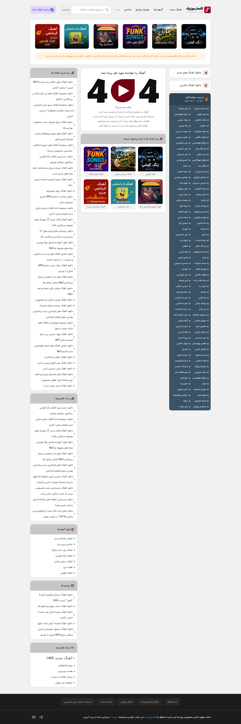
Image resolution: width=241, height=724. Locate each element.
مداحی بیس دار (64, 544)
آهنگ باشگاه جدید (63, 538)
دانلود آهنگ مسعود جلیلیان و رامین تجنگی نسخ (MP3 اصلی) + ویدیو (55, 632)
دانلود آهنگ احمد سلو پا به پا (58, 385)
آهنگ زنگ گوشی (64, 555)
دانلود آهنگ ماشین (190, 85)
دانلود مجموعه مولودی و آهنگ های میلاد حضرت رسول (55, 325)
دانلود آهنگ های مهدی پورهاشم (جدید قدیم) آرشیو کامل (54, 136)
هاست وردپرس (65, 671)
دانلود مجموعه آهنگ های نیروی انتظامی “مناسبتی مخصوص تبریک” (53, 148)
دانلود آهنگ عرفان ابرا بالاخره (58, 357)
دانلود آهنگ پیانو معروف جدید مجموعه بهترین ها (53, 125)
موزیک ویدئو (142, 9)
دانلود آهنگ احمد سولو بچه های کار (55, 606)
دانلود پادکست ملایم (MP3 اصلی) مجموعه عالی (56, 199)
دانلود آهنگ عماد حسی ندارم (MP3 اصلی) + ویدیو (55, 268)
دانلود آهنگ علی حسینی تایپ (57, 368)
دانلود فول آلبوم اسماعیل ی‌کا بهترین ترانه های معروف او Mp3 (55, 245)
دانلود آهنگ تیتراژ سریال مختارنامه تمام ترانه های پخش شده (53, 171)
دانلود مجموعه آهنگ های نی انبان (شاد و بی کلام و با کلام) (53, 96)
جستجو (66, 9)
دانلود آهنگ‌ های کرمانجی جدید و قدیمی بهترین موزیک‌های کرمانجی (53, 314)
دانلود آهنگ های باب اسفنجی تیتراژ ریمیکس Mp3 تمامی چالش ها (55, 279)
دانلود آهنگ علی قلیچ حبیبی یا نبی (55, 363)
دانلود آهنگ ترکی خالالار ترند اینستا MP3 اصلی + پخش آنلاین (53, 85)
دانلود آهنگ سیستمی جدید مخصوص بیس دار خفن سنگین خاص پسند (54, 491)
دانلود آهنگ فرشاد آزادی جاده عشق (55, 623)
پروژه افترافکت (65, 665)
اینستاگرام (172, 702)
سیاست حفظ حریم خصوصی (77, 702)
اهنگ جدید (176, 9)
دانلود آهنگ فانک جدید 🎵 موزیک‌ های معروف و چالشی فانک (54, 222)
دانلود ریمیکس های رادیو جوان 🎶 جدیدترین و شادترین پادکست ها (56, 234)
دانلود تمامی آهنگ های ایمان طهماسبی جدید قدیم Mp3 (53, 348)
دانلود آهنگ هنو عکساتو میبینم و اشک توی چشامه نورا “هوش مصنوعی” (54, 377)
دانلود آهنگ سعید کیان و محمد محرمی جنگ (53, 182)
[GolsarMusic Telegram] (41, 717)
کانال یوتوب (126, 702)
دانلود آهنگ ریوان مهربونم (59, 191)
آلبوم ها (158, 9)
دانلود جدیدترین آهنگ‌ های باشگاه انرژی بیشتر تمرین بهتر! (53, 502)
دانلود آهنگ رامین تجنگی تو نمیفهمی (53, 299)
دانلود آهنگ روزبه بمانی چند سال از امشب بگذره (55, 615)
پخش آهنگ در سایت (61, 677)
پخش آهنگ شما (41, 9)
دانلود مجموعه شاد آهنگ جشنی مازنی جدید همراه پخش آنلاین (54, 211)
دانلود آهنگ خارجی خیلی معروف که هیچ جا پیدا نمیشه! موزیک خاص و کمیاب (53, 479)
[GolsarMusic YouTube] (34, 717)
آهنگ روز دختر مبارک (61, 550)
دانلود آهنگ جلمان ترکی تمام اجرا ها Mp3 (55, 291)
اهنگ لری (67, 567)
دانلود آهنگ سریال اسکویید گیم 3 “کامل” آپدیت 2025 (56, 597)
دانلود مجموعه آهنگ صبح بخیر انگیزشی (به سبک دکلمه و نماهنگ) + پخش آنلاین (53, 110)
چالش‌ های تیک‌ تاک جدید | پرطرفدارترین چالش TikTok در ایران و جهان (53, 513)
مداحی (127, 9)
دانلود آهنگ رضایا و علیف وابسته (56, 305)
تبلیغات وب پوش (63, 682)
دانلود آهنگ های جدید (189, 73)
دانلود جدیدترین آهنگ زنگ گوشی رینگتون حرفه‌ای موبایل (56, 159)
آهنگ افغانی (66, 573)
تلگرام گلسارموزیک (150, 702)
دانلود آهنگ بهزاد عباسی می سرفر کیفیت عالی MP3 (56, 337)
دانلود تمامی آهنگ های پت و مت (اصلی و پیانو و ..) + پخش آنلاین (53, 257)
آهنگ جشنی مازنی (63, 561)
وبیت (114, 717)
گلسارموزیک (198, 10)
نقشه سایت (106, 702)
